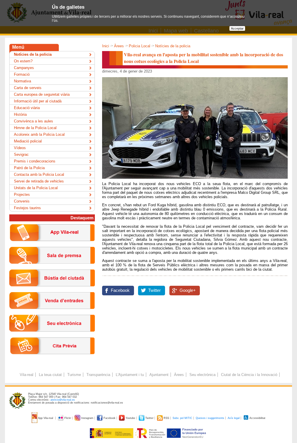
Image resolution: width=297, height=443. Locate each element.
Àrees (119, 46)
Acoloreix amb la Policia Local (39, 134)
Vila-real (26, 375)
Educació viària (27, 108)
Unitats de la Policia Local (36, 188)
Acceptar (237, 28)
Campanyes (24, 68)
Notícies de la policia (172, 46)
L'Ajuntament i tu (130, 375)
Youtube (130, 418)
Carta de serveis (27, 88)
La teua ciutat (50, 375)
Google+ (188, 290)
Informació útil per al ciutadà (37, 101)
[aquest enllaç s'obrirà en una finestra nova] (52, 336)
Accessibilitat (257, 418)
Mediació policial (28, 141)
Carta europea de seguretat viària (42, 94)
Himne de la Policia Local (35, 128)
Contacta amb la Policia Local (39, 174)
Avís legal (234, 418)
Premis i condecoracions (34, 161)
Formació (22, 74)
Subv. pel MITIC (182, 418)
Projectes (22, 194)
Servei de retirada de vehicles (39, 181)
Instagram (87, 418)
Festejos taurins (27, 208)
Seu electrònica (202, 375)
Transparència (98, 375)
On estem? (23, 61)
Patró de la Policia (29, 168)
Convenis (22, 201)
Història (20, 114)
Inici (105, 46)
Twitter (154, 290)
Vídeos (20, 148)
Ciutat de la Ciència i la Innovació (249, 375)
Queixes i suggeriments (210, 418)
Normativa (22, 81)
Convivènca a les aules (33, 121)
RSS (166, 418)
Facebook (120, 290)
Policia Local (139, 46)
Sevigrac (21, 154)
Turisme (74, 375)
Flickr (68, 418)
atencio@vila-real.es (62, 399)
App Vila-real (45, 418)
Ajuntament (159, 375)
